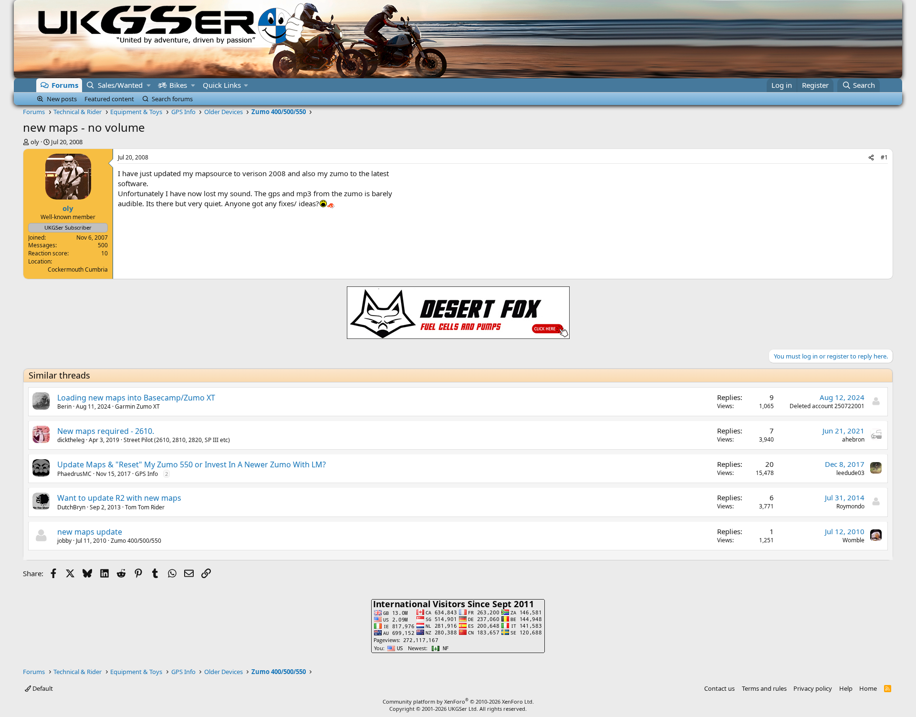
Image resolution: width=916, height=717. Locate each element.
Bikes (178, 85)
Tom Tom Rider (145, 507)
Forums (65, 85)
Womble (853, 540)
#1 (884, 157)
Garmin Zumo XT (137, 406)
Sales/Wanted (120, 85)
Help (846, 688)
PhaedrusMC (74, 474)
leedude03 (850, 473)
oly (35, 141)
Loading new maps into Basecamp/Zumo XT (136, 397)
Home (868, 688)
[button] (148, 85)
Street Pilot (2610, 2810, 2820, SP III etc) (177, 440)
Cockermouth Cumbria (78, 269)
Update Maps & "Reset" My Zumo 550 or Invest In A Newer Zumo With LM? (191, 464)
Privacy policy (812, 688)
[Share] (871, 157)
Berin (64, 406)
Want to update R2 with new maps (119, 498)
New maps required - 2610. (105, 431)
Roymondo (850, 506)
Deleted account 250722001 (827, 406)
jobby (64, 541)
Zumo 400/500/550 (136, 541)
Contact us (719, 688)
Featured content (109, 99)
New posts (62, 99)
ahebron (853, 439)
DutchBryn (71, 507)
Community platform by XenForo (458, 701)
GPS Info (146, 474)
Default (42, 688)
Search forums (172, 99)
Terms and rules (764, 688)
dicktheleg (70, 440)
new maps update (89, 532)
